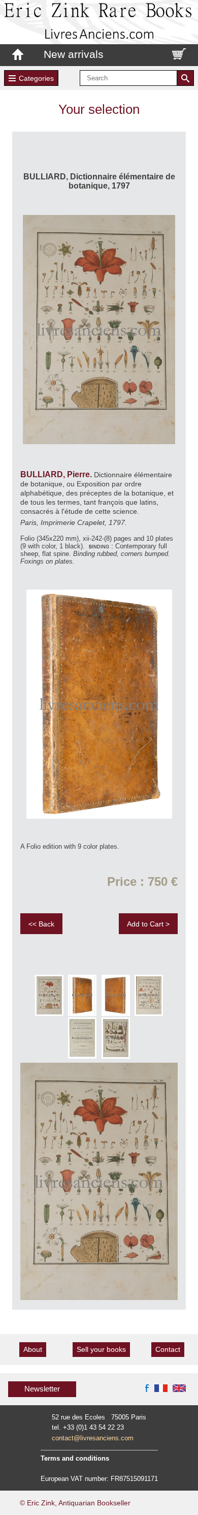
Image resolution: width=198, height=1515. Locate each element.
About (32, 1349)
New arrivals (74, 54)
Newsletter (42, 1388)
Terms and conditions (75, 1458)
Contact (167, 1349)
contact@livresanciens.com (93, 1438)
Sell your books (101, 1349)
